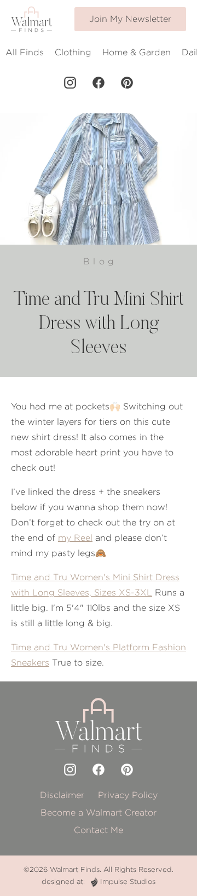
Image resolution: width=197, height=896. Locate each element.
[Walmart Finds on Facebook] (98, 82)
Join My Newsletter (130, 19)
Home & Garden (136, 52)
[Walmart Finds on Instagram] (70, 82)
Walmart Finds (75, 869)
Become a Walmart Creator (98, 812)
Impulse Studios (127, 881)
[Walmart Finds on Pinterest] (127, 82)
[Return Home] (31, 19)
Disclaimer (62, 795)
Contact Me (98, 830)
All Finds (24, 52)
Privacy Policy (128, 795)
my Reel (75, 538)
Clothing (73, 52)
